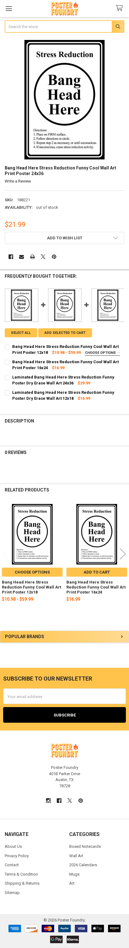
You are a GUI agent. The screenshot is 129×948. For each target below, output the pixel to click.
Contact (12, 864)
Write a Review (18, 181)
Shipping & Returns (22, 883)
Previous (6, 554)
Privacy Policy (17, 855)
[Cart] (120, 8)
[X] (43, 256)
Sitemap (12, 892)
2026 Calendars (83, 864)
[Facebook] (10, 256)
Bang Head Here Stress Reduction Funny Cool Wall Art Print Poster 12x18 (31, 587)
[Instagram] (48, 800)
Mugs (74, 874)
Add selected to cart (64, 333)
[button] (65, 238)
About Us (13, 846)
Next (122, 554)
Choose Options (101, 353)
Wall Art (76, 855)
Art (72, 883)
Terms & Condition (21, 874)
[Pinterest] (54, 256)
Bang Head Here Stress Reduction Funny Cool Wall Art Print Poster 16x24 (96, 587)
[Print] (32, 256)
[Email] (21, 256)
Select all (21, 333)
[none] (65, 99)
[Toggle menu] (8, 8)
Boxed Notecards (85, 846)
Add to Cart (97, 572)
